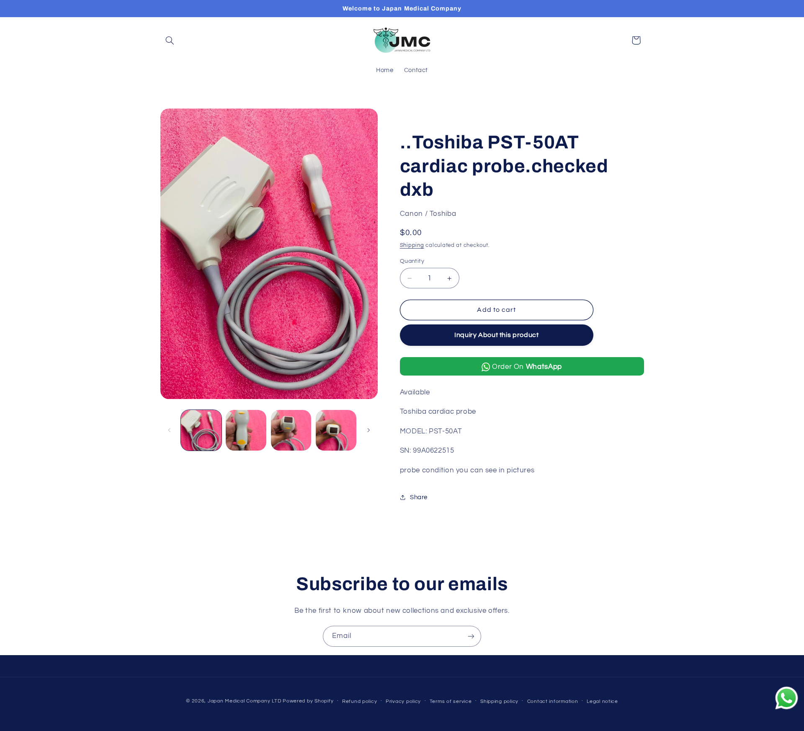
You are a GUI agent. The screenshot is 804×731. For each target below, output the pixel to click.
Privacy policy (403, 701)
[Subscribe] (471, 636)
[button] (170, 40)
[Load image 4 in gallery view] (336, 430)
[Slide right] (368, 430)
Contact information (552, 701)
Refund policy (359, 701)
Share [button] (419, 497)
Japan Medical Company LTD (244, 701)
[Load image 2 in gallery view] (246, 430)
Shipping (412, 245)
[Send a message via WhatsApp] (786, 698)
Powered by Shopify (308, 701)
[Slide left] (169, 430)
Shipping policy (499, 701)
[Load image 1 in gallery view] (201, 430)
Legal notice (602, 701)
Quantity (412, 261)
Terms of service (451, 701)
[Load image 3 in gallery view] (291, 430)
